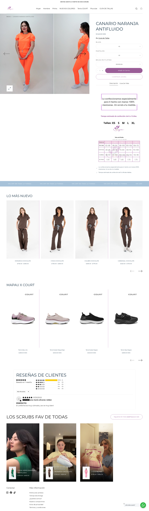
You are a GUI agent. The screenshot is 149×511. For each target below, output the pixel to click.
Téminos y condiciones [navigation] (37, 507)
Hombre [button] (46, 9)
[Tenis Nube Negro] (91, 318)
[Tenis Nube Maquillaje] (57, 318)
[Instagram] (7, 492)
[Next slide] (83, 54)
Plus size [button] (93, 9)
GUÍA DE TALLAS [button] (106, 9)
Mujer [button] (38, 9)
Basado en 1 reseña (24, 382)
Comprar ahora (119, 77)
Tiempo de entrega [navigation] (36, 496)
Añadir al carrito (124, 70)
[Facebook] (11, 492)
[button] (136, 8)
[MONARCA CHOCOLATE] (22, 229)
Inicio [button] (8, 16)
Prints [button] (54, 9)
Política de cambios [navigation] (36, 493)
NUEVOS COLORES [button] (67, 9)
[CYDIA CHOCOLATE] (57, 229)
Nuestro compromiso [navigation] (37, 501)
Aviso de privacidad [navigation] (36, 504)
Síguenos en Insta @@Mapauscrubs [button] (126, 417)
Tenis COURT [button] (83, 9)
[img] (28, 397)
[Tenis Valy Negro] (126, 318)
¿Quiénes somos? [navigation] (35, 499)
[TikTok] (14, 492)
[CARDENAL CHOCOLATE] (126, 229)
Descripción (113, 83)
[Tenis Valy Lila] (22, 318)
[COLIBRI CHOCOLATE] (91, 229)
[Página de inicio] (10, 8)
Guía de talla (124, 83)
